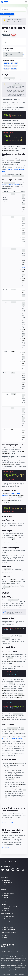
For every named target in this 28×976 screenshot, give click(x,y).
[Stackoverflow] (23, 869)
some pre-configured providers (10, 184)
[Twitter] (2, 869)
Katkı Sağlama (7, 908)
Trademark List (7, 921)
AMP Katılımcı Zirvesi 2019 (9, 929)
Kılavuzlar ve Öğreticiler (9, 893)
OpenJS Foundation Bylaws (9, 918)
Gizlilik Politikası (11, 951)
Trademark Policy (7, 920)
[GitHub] (18, 869)
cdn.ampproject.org (17, 974)
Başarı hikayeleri (7, 884)
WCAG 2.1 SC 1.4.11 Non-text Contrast (12, 738)
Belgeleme (4, 16)
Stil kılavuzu (6, 935)
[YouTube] (7, 869)
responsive (14, 68)
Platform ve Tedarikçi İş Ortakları (11, 906)
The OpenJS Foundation (9, 916)
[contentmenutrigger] (13, 9)
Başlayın (5, 891)
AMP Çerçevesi (7, 880)
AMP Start (11, 611)
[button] (26, 2)
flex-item (15, 66)
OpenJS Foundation (7, 955)
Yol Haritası (6, 910)
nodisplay (6, 68)
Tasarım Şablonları (8, 899)
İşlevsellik (6, 885)
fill (12, 63)
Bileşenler (11, 16)
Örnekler (6, 897)
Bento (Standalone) (12, 50)
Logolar (5, 937)
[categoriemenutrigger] (7, 14)
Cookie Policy (18, 951)
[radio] (3, 50)
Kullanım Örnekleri (8, 882)
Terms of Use (4, 951)
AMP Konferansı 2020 (8, 927)
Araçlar (5, 901)
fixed (16, 63)
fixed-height (7, 66)
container (6, 63)
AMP (6, 50)
